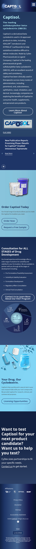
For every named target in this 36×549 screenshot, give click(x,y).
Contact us (7, 466)
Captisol (14, 519)
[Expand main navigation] (33, 4)
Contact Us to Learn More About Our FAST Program (17, 297)
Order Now (9, 220)
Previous (2, 153)
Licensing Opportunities (16, 401)
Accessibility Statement (18, 515)
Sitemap (18, 510)
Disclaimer (18, 505)
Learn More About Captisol (18, 111)
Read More (8, 153)
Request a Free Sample (15, 227)
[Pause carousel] (4, 167)
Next (34, 153)
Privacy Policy (18, 500)
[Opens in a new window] (18, 521)
